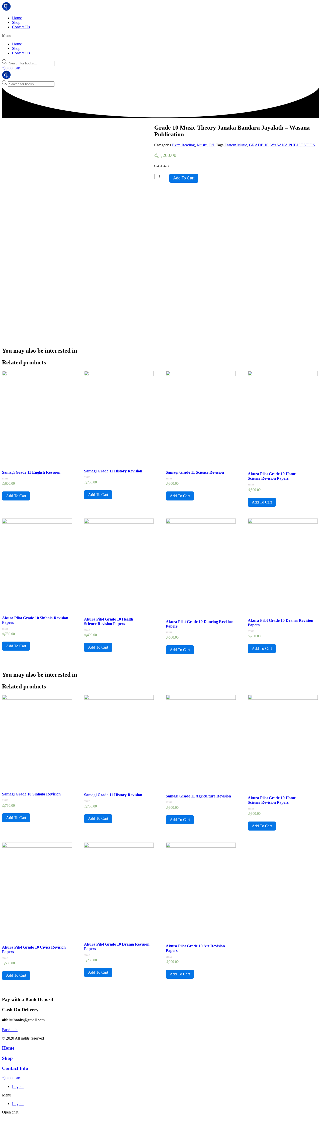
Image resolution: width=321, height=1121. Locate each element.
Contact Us (21, 27)
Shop (16, 22)
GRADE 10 (258, 145)
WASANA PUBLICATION (292, 145)
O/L (212, 145)
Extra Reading (183, 145)
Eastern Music (235, 145)
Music (202, 145)
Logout (18, 1086)
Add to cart (183, 178)
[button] (160, 35)
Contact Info (15, 1068)
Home (17, 18)
